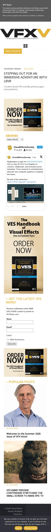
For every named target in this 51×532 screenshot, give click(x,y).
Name (9, 319)
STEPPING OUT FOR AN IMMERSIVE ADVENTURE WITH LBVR (25, 77)
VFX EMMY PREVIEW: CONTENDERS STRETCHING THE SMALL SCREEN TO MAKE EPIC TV (25, 493)
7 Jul (34, 157)
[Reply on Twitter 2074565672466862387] (9, 206)
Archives (12, 136)
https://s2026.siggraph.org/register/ (21, 182)
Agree (18, 528)
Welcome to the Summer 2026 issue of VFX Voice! (24, 435)
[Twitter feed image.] (25, 193)
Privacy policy (30, 528)
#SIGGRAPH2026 (34, 162)
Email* (9, 327)
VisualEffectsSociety (21, 157)
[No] (47, 524)
